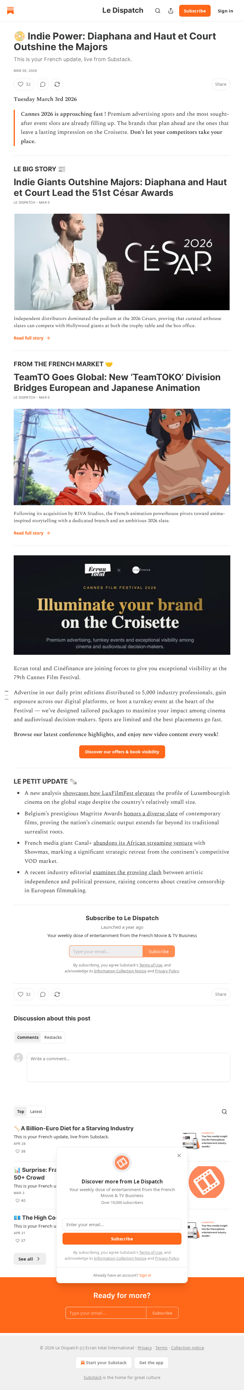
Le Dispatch (24, 202)
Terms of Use (150, 1252)
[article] (122, 1140)
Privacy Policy (167, 1258)
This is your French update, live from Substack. (61, 1136)
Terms (161, 1348)
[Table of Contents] (6, 695)
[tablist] (39, 1037)
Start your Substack (106, 1362)
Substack (92, 1377)
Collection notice (187, 1348)
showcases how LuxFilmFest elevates (109, 793)
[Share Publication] (171, 11)
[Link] (5, 169)
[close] (179, 1155)
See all (25, 1259)
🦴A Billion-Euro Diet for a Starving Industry (74, 1128)
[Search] (158, 11)
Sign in (225, 11)
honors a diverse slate (151, 813)
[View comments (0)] (43, 84)
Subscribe (195, 11)
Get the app (151, 1362)
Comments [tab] (27, 1037)
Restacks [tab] (53, 1037)
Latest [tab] (36, 1111)
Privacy (145, 1348)
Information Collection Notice (120, 1258)
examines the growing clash (127, 872)
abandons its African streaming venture (143, 843)
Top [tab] (20, 1111)
